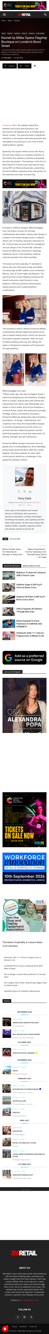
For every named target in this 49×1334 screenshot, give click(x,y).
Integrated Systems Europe (26, 1089)
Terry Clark (7, 58)
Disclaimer (23, 1326)
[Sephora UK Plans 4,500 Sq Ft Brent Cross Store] (9, 599)
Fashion (17, 21)
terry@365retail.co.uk (29, 1300)
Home (3, 21)
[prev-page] (4, 645)
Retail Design (40, 33)
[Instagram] (24, 1317)
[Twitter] (31, 1317)
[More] (34, 65)
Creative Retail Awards (24, 1053)
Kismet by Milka (10, 125)
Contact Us (33, 1326)
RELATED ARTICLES (12, 566)
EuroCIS (16, 1112)
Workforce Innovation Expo (26, 1023)
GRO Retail (17, 1131)
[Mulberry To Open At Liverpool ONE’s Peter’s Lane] (9, 575)
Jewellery (17, 33)
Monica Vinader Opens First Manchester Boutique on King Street (12, 552)
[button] (4, 14)
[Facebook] (17, 1317)
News (10, 21)
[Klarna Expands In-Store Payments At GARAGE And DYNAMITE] (9, 623)
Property (31, 33)
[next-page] (8, 645)
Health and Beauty (6, 602)
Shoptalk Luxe (19, 1101)
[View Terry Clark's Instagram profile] (24, 491)
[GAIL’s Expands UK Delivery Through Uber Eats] (9, 611)
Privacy (14, 1326)
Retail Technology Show (24, 1143)
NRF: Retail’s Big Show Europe (26, 1034)
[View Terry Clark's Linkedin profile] (30, 491)
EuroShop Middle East (23, 1175)
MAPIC (15, 1071)
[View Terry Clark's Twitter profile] (19, 491)
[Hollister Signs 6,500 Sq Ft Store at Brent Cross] (9, 587)
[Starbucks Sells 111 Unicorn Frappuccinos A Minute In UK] (9, 636)
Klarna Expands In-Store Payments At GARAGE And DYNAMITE (29, 624)
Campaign (6, 639)
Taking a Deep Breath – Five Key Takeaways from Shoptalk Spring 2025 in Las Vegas (35, 553)
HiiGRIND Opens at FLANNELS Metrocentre (22, 991)
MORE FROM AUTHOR (31, 566)
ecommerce (7, 615)
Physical (24, 33)
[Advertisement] (24, 96)
